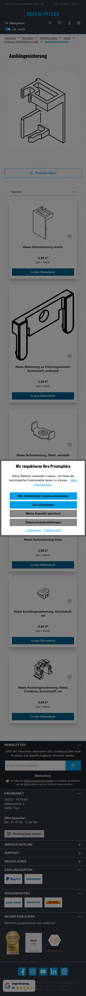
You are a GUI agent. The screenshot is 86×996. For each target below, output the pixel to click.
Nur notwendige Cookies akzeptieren (43, 496)
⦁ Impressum (33, 530)
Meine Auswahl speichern (43, 513)
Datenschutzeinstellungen (43, 522)
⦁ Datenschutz (52, 530)
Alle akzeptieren (43, 505)
